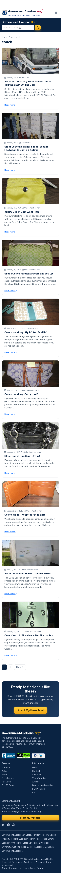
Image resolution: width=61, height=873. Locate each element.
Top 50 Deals (8, 785)
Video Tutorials (39, 778)
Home (4, 37)
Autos (5, 771)
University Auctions (11, 847)
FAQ (34, 792)
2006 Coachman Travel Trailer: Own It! (27, 573)
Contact (36, 771)
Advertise (37, 774)
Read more (9, 105)
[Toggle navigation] (56, 12)
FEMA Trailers (38, 789)
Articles (36, 781)
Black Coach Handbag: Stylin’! (22, 456)
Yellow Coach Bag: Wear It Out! (22, 211)
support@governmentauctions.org (24, 811)
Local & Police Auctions (32, 847)
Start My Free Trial (30, 710)
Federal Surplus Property (23, 839)
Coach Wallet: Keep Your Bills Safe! (25, 514)
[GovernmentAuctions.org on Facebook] (8, 825)
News (35, 767)
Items (4, 774)
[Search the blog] (38, 27)
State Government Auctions (36, 843)
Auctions (6, 767)
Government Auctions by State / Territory (21, 835)
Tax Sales (6, 781)
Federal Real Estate (45, 839)
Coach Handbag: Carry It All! (21, 394)
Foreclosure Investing (42, 785)
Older (19, 667)
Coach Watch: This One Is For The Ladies (28, 635)
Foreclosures (8, 778)
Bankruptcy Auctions (11, 843)
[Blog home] (13, 825)
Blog (11, 37)
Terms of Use (15, 868)
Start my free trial (30, 817)
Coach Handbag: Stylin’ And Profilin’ (25, 332)
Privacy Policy (29, 868)
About (5, 868)
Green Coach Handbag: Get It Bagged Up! (28, 273)
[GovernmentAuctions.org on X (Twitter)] (3, 825)
